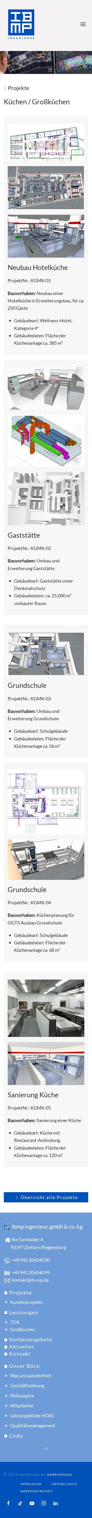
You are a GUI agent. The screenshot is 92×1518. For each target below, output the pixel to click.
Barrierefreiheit (37, 1491)
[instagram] (43, 1503)
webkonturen (59, 1474)
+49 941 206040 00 (31, 1260)
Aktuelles (21, 1346)
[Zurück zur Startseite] (22, 24)
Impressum (31, 1484)
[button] (84, 24)
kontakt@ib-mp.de (30, 1280)
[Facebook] (8, 1503)
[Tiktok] (20, 1503)
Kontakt (19, 1353)
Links (15, 1436)
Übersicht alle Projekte (49, 1197)
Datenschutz (64, 1484)
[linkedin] (55, 1503)
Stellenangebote (30, 1339)
